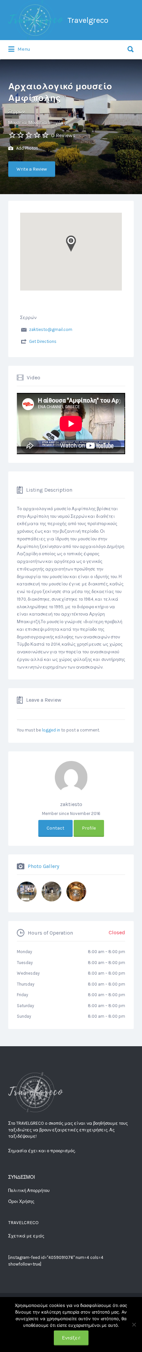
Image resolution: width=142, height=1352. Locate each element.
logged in (51, 730)
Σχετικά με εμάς (26, 1235)
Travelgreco (87, 20)
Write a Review (32, 169)
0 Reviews (63, 135)
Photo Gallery (43, 866)
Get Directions (42, 341)
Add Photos (26, 148)
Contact (55, 828)
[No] (133, 1324)
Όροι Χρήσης (21, 1201)
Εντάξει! (71, 1337)
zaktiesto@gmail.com (50, 329)
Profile (89, 828)
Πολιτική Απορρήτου (29, 1190)
